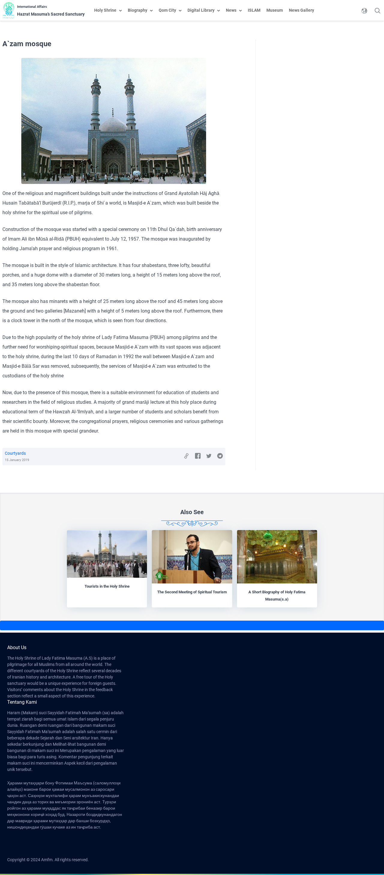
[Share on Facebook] (198, 456)
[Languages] (364, 10)
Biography (137, 10)
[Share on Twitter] (209, 456)
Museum (274, 10)
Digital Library (201, 10)
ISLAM (254, 10)
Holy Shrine (105, 10)
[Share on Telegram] (220, 456)
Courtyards (15, 453)
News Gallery (301, 10)
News (231, 10)
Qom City (167, 10)
